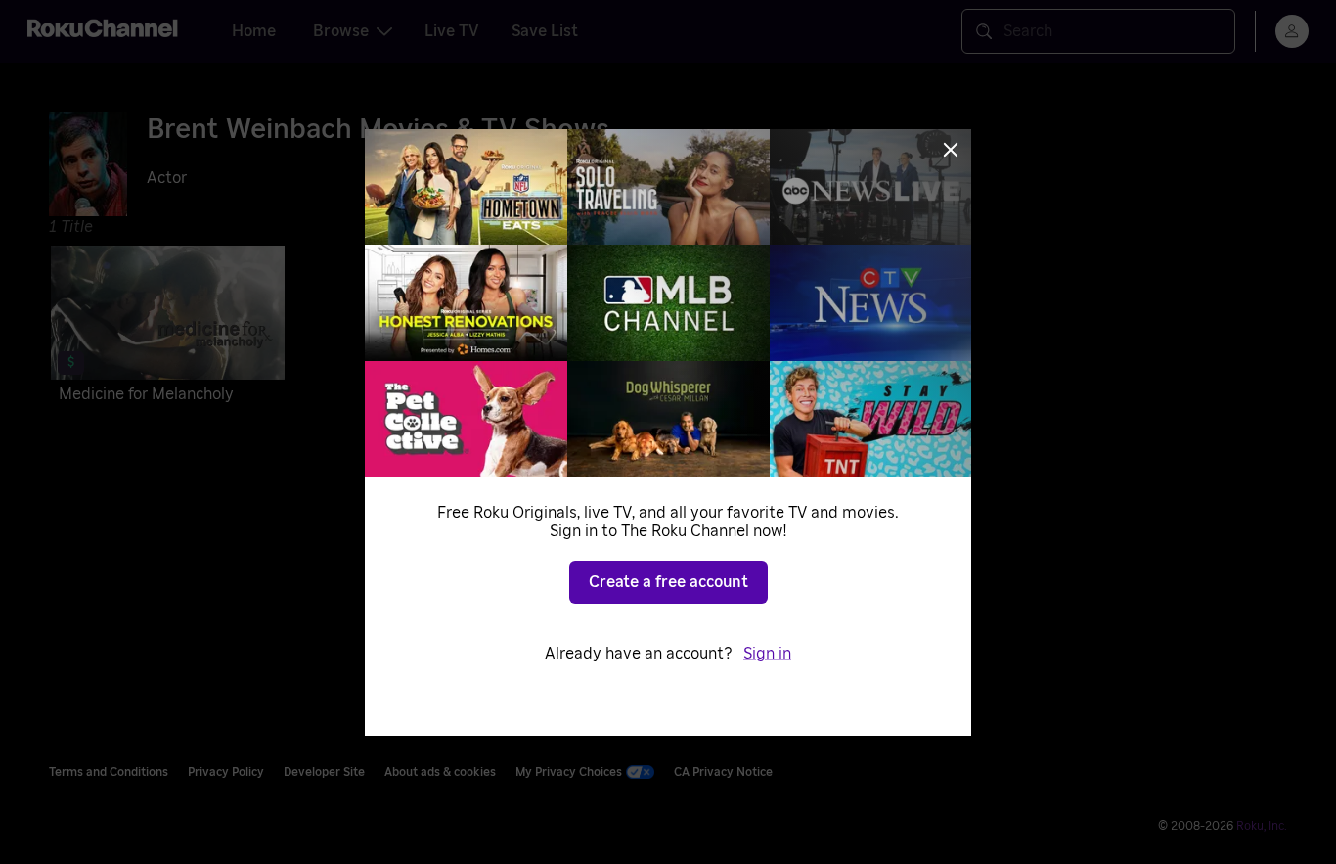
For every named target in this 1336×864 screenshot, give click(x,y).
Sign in (767, 653)
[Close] (950, 149)
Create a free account (668, 582)
